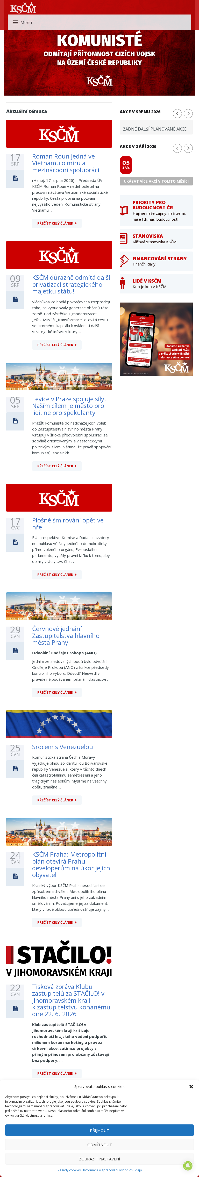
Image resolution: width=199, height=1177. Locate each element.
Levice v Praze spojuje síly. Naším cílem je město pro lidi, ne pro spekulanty (69, 405)
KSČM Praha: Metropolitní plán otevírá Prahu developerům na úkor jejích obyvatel (71, 864)
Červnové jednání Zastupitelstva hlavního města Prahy (66, 635)
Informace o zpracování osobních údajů (112, 1170)
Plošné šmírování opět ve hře (68, 523)
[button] (191, 1086)
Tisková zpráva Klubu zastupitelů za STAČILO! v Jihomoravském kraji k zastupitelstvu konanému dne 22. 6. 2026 (71, 1000)
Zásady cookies (69, 1170)
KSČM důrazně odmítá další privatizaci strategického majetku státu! (71, 284)
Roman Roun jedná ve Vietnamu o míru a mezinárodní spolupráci (65, 163)
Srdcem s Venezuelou (62, 746)
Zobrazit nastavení (99, 1158)
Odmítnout (99, 1144)
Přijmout (99, 1130)
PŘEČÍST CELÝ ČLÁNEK (55, 223)
